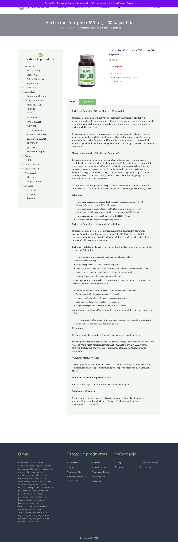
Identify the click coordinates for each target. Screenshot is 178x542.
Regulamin (147, 467)
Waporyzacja (30, 173)
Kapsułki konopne (36, 152)
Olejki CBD (29, 147)
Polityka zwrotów (150, 463)
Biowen (119, 82)
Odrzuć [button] (130, 3)
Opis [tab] (72, 102)
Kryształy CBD (75, 472)
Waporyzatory (34, 181)
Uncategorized (31, 169)
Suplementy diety (128, 78)
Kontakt (120, 467)
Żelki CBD (31, 198)
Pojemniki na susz (36, 79)
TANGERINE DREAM (36, 139)
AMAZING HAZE (34, 105)
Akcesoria (29, 66)
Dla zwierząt (30, 87)
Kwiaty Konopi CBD (33, 100)
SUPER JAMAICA (34, 130)
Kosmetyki (29, 92)
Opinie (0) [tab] (87, 102)
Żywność (28, 186)
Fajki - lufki (32, 75)
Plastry (27, 156)
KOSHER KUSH (34, 122)
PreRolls (28, 160)
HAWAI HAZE (33, 117)
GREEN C (31, 113)
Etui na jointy (33, 70)
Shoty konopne (31, 164)
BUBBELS (31, 109)
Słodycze (31, 194)
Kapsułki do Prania (36, 96)
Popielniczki (33, 83)
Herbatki (31, 190)
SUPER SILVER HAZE (36, 134)
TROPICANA (32, 143)
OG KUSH (31, 126)
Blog (119, 463)
